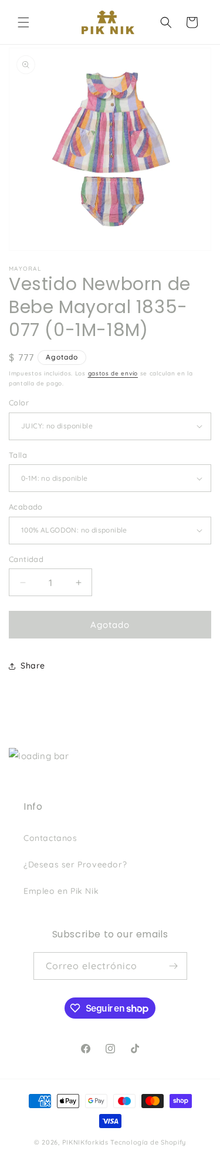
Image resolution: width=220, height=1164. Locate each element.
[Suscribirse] (174, 966)
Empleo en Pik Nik (61, 891)
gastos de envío (113, 373)
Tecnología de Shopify (148, 1142)
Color (19, 402)
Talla (18, 455)
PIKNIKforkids (85, 1142)
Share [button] (33, 665)
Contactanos (50, 838)
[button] (23, 22)
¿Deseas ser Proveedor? (75, 864)
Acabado (26, 506)
